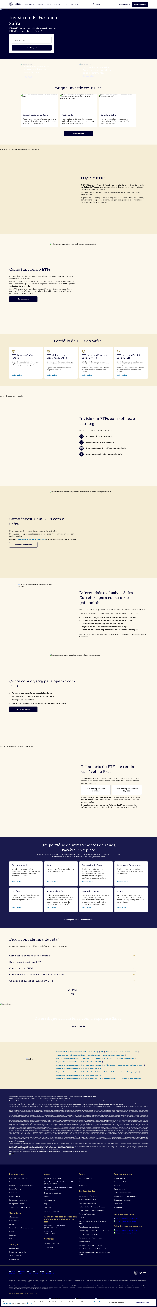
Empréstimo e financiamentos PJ (126, 1196)
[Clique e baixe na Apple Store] (131, 1221)
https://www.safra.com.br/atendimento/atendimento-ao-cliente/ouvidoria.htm (32, 1147)
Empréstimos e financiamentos (21, 1228)
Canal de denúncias (51, 1211)
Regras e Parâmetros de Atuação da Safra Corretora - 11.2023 (78, 1072)
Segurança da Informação (88, 1234)
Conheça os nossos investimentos (78, 920)
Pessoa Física (14, 1221)
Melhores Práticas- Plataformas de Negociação (120, 1072)
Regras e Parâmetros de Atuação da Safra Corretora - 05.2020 (78, 1065)
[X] (41, 1272)
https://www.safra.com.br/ (88, 1096)
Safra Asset (13, 1182)
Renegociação (14, 1259)
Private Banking (15, 1189)
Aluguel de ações (55, 891)
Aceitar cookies (142, 1303)
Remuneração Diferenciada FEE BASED (94, 1231)
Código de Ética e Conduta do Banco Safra (97, 1058)
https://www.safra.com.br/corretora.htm (75, 1151)
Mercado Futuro (90, 891)
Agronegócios (119, 1207)
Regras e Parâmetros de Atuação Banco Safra (94, 1222)
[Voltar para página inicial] (14, 4)
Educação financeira (51, 1244)
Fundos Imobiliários (92, 865)
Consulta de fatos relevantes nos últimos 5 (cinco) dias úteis (78, 1055)
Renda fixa (13, 1193)
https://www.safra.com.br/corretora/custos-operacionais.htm (39, 1149)
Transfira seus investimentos (19, 1207)
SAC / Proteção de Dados (54, 1226)
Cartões (12, 1224)
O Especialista (49, 1247)
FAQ (45, 1204)
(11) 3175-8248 (52, 1189)
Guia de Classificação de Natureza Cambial (95, 1249)
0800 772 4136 (52, 1228)
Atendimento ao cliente (53, 1178)
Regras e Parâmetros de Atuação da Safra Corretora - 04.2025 (78, 1078)
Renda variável (19, 865)
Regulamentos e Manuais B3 (113, 1055)
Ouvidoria (47, 1208)
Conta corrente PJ (120, 1189)
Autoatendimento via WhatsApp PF (58, 1182)
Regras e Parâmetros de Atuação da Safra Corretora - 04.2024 (78, 1075)
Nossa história (84, 1182)
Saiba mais (16, 375)
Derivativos (118, 1204)
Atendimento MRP (110, 1078)
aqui (69, 1098)
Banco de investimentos (88, 1196)
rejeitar (29, 1303)
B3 (102, 1052)
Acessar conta (124, 4)
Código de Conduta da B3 (125, 1058)
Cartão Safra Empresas (122, 1193)
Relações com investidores (89, 1227)
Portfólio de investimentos (19, 1178)
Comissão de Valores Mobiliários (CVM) (84, 1052)
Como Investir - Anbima (128, 1052)
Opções (16, 891)
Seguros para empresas (122, 1200)
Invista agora (32, 48)
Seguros (12, 1235)
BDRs (120, 891)
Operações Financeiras (87, 1203)
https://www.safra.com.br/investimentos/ (49, 1151)
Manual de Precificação (87, 1200)
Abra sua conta (140, 4)
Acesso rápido (14, 1248)
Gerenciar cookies (116, 1303)
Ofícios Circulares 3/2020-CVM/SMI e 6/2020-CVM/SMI (123, 1065)
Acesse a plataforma (23, 545)
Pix (10, 1239)
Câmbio (12, 1232)
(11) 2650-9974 (52, 1184)
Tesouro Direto (111, 1052)
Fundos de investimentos (18, 1200)
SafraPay (117, 1185)
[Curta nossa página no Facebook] (45, 1272)
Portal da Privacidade (87, 1214)
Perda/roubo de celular (17, 1252)
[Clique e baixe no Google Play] (131, 1219)
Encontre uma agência (52, 1193)
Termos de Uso (84, 1242)
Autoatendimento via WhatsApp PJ (58, 1187)
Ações (50, 865)
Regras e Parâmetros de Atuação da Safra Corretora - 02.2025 (78, 1062)
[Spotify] (51, 1272)
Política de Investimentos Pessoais (92, 1207)
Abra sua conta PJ (120, 1182)
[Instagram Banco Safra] (22, 1272)
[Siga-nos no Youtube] (30, 1272)
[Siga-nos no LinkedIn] (13, 1272)
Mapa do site (84, 1185)
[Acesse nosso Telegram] (36, 1272)
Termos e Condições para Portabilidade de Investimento (94, 1253)
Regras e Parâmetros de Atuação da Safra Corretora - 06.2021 (78, 1068)
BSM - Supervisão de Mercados (67, 1058)
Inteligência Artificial (16, 1204)
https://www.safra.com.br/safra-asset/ (136, 1137)
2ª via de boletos (15, 1256)
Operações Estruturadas (129, 865)
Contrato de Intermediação (131, 1078)
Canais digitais (49, 1200)
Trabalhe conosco (85, 1178)
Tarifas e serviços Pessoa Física (90, 1238)
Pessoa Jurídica (119, 1178)
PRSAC (81, 1218)
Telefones (47, 1197)
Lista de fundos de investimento (21, 1185)
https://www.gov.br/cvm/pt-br (80, 1137)
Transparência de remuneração (90, 1245)
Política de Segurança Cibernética (91, 1211)
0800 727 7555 (49, 1233)
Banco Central (61, 1052)
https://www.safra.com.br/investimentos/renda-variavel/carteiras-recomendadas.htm (98, 1104)
